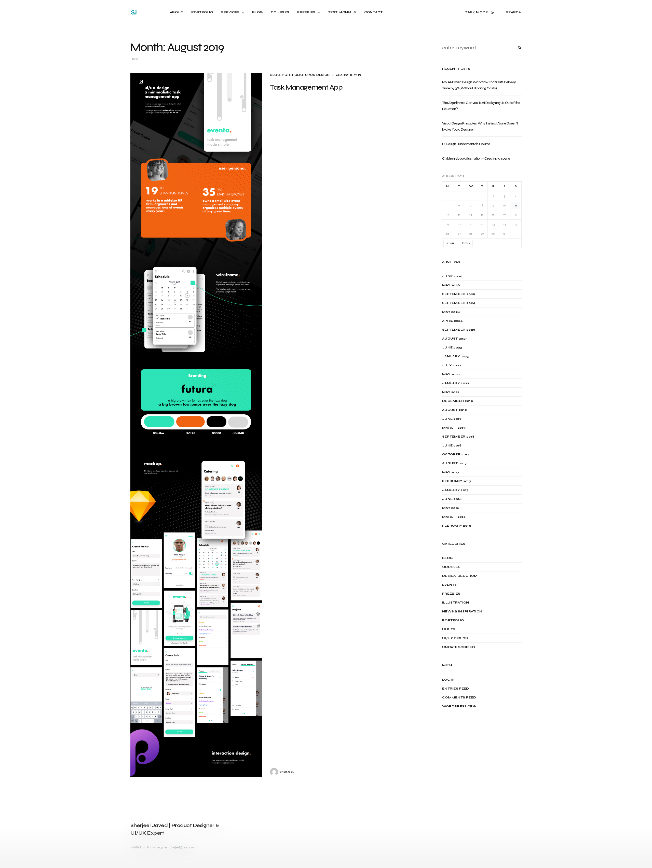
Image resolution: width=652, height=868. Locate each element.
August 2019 (454, 410)
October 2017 (456, 454)
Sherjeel (286, 771)
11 (516, 205)
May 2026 (451, 285)
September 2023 (458, 329)
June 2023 (452, 347)
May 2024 (451, 312)
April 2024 (452, 321)
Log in (448, 679)
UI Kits (448, 629)
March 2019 (454, 427)
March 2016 (454, 517)
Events (449, 584)
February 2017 (456, 481)
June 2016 (452, 499)
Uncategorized (458, 647)
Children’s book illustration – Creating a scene (476, 158)
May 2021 (450, 392)
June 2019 (452, 419)
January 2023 (455, 356)
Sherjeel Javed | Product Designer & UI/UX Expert (174, 829)
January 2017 (455, 490)
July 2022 (451, 365)
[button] (480, 12)
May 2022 (451, 374)
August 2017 (454, 463)
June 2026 (452, 276)
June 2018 (451, 445)
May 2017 (450, 472)
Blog (275, 75)
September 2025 (458, 294)
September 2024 (458, 303)
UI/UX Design (317, 75)
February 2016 (456, 525)
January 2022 (455, 383)
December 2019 (457, 401)
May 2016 (450, 508)
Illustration (455, 602)
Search (516, 48)
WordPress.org (459, 706)
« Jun (450, 243)
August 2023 (454, 338)
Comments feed (459, 697)
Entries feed (455, 688)
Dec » (466, 243)
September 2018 (458, 436)
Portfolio (292, 75)
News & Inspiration (462, 611)
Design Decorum (460, 576)
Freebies (451, 593)
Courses (451, 567)
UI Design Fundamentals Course (466, 144)
